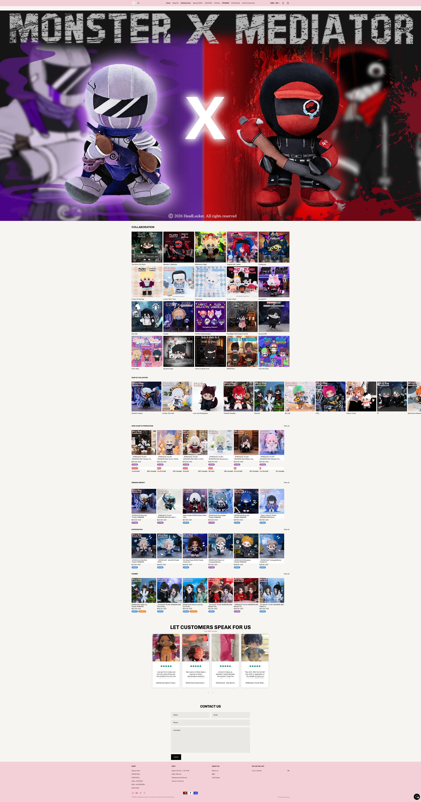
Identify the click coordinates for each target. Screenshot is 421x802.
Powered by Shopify (168, 797)
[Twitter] (144, 793)
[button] (208, 692)
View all (286, 426)
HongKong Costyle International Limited (148, 797)
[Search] (138, 3)
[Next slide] (287, 398)
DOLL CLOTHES (137, 781)
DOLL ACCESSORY (138, 784)
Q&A (213, 774)
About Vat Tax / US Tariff (180, 771)
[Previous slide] (215, 590)
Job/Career (216, 778)
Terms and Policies (283, 797)
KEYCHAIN (135, 788)
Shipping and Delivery (179, 778)
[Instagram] (133, 793)
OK (288, 771)
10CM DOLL (136, 778)
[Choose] (153, 451)
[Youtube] (136, 793)
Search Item (136, 771)
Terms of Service (178, 781)
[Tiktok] (140, 793)
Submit (176, 757)
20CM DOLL (136, 774)
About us (215, 771)
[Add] (178, 510)
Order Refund (176, 774)
